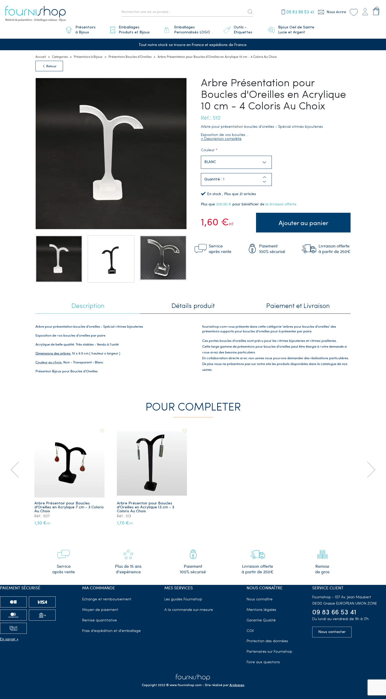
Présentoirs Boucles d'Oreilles (130, 56)
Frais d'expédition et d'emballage (111, 631)
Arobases (236, 685)
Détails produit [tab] (193, 306)
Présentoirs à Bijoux (88, 56)
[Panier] (376, 11)
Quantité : (213, 179)
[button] (264, 182)
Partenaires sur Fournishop (269, 652)
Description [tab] (88, 306)
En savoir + (9, 638)
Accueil (40, 56)
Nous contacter (332, 632)
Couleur (208, 150)
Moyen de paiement (100, 610)
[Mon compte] (365, 11)
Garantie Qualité (261, 620)
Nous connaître (260, 599)
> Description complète (221, 139)
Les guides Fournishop (183, 599)
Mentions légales (261, 610)
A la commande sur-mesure (188, 610)
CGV (250, 631)
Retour (50, 66)
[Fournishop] (35, 14)
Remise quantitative (99, 620)
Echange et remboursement (106, 599)
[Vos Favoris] (353, 12)
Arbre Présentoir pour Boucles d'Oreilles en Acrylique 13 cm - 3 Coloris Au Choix (145, 507)
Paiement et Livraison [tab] (298, 306)
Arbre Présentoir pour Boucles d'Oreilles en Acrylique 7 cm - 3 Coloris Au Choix (69, 507)
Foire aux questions (263, 662)
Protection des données (267, 641)
